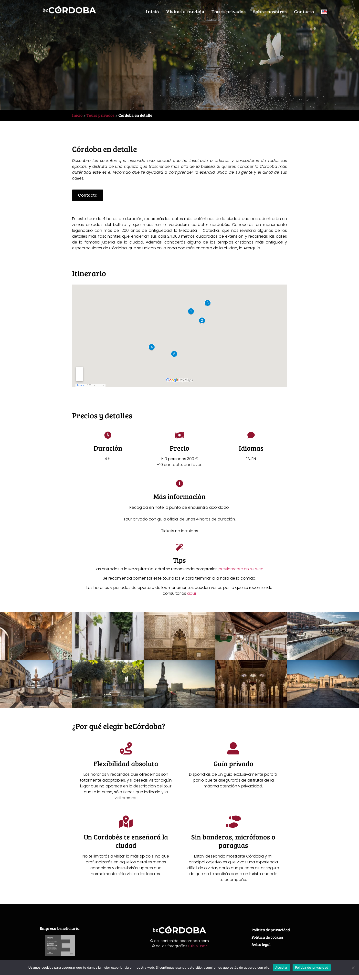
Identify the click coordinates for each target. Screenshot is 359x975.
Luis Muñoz (197, 945)
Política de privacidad (271, 929)
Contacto (304, 11)
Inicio (152, 11)
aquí (191, 593)
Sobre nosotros (270, 11)
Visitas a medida (185, 11)
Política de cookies (268, 937)
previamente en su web (241, 569)
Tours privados (228, 11)
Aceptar (281, 967)
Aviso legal (261, 944)
